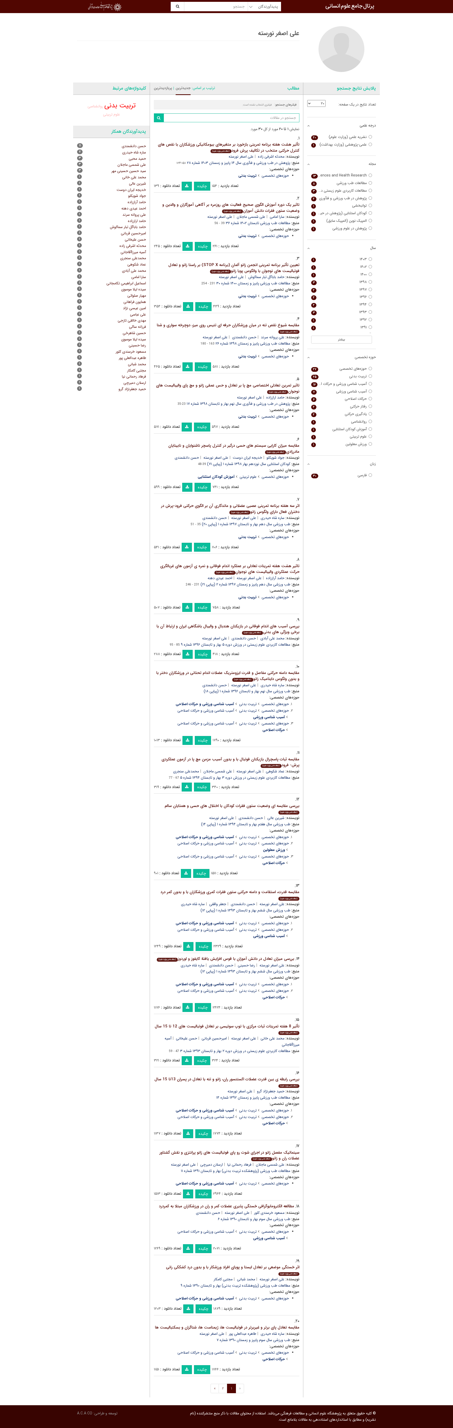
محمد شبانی (246, 1279)
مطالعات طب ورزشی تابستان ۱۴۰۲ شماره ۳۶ (258, 223)
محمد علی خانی (272, 1038)
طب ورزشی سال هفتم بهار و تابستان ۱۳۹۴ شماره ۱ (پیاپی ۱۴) (245, 824)
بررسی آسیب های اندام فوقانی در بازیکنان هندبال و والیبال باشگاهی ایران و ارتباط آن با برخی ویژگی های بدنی (228, 629)
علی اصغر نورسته (241, 156)
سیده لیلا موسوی (133, 289)
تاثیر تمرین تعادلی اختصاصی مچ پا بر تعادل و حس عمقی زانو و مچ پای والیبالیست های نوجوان (227, 388)
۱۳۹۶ (340, 297)
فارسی (340, 475)
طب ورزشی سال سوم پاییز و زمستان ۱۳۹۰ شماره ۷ (253, 1340)
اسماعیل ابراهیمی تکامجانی (126, 283)
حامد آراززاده (275, 578)
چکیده (202, 186)
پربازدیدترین (163, 88)
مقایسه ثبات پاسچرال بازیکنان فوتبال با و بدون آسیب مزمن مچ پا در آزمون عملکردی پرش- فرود (230, 762)
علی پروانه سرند (272, 337)
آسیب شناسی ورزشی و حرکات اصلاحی (205, 710)
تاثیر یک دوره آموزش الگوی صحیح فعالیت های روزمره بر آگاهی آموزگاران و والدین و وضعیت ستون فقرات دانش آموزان (230, 208)
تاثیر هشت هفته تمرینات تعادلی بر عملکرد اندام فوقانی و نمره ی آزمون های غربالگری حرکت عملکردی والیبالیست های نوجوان (229, 569)
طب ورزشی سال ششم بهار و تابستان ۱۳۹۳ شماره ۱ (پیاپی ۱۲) (245, 910)
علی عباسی (138, 314)
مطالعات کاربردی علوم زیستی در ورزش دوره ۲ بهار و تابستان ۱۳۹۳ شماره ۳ (235, 1051)
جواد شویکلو (275, 458)
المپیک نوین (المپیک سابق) (340, 221)
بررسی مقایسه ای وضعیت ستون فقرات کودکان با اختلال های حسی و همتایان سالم (232, 808)
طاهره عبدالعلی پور (242, 1334)
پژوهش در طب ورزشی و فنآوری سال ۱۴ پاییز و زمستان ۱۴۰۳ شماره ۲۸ (238, 163)
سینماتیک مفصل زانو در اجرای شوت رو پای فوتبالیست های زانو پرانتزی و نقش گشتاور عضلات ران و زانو (229, 1155)
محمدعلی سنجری (186, 771)
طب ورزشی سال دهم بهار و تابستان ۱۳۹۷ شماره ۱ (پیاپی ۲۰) (246, 524)
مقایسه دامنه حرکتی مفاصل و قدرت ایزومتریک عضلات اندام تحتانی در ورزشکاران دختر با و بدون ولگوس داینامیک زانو (227, 676)
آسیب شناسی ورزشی (340, 392)
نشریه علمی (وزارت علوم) (340, 137)
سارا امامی (277, 217)
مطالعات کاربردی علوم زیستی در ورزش (339, 191)
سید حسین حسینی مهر (128, 171)
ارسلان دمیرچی (211, 1164)
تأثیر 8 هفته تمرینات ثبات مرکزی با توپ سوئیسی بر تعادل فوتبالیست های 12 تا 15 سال (227, 1028)
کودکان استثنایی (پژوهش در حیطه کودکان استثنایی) (339, 213)
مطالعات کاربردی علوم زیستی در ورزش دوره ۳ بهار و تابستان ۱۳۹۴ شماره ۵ (235, 778)
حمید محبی (137, 159)
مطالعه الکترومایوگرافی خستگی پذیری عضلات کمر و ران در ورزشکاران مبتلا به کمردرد (226, 1206)
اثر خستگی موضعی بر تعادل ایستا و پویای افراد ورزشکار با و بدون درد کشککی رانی (232, 1269)
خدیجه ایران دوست (247, 458)
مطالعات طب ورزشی (340, 183)
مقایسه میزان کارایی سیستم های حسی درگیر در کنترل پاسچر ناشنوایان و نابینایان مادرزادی (233, 448)
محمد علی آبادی (272, 638)
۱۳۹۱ (340, 327)
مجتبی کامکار (223, 1279)
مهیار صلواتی (136, 295)
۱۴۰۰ (340, 275)
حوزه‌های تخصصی (275, 176)
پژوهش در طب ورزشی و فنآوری (340, 198)
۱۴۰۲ (340, 267)
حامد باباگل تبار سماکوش (266, 277)
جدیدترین (183, 88)
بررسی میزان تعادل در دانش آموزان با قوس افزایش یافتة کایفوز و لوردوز (226, 959)
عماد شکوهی (275, 771)
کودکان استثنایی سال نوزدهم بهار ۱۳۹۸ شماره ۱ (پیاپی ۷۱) (248, 464)
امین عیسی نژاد (134, 308)
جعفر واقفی (217, 904)
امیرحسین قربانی (214, 1038)
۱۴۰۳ (340, 259)
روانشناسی (95, 106)
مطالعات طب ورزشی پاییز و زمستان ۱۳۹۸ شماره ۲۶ (252, 343)
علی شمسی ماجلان (251, 217)
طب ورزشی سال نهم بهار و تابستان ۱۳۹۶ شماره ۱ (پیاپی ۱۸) (247, 691)
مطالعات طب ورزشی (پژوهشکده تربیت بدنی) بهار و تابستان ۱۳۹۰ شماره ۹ (235, 1285)
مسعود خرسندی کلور (269, 1213)
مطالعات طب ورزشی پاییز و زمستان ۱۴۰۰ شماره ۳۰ (253, 283)
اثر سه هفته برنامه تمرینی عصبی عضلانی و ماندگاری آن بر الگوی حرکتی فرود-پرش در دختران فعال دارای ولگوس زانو (230, 509)
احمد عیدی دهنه (220, 578)
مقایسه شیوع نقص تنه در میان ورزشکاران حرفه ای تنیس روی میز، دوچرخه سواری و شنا (228, 327)
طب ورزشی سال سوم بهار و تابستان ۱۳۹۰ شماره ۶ (254, 1219)
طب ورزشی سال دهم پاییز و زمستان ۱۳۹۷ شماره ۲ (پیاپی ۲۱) (245, 584)
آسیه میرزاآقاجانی (133, 252)
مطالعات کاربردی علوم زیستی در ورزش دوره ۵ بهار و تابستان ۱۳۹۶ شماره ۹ (235, 644)
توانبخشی (340, 206)
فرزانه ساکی (137, 327)
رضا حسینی (246, 965)
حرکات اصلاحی (340, 399)
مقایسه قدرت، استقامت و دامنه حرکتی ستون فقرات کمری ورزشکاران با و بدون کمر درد (229, 894)
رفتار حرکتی (340, 406)
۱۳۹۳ (340, 312)
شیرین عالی (275, 818)
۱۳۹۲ (340, 320)
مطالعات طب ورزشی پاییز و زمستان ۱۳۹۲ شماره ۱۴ (253, 1097)
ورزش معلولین (340, 444)
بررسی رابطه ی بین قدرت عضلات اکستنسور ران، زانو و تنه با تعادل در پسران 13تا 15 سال (226, 1081)
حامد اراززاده (275, 397)
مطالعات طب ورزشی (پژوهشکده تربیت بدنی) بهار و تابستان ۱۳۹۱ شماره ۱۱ (235, 1171)
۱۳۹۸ (340, 282)
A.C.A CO (84, 1413)
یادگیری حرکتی (340, 414)
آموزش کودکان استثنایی (340, 429)
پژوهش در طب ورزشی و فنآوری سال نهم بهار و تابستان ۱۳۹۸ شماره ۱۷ (238, 404)
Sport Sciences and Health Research (339, 176)
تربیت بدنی (248, 704)
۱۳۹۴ (340, 305)
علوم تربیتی (248, 477)
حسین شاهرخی (134, 333)
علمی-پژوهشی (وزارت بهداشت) (340, 145)
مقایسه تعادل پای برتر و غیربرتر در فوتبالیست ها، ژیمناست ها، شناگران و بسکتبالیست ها (227, 1327)
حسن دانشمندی (244, 337)
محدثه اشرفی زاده (271, 156)
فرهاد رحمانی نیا (239, 1164)
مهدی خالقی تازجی (132, 320)
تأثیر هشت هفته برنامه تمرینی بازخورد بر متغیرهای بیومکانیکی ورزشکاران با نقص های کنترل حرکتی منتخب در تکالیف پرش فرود (228, 147)
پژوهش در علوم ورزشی (340, 228)
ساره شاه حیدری (272, 518)
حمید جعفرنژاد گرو (270, 1091)
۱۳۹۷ (340, 290)
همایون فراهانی (134, 302)
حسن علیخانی (186, 1038)
